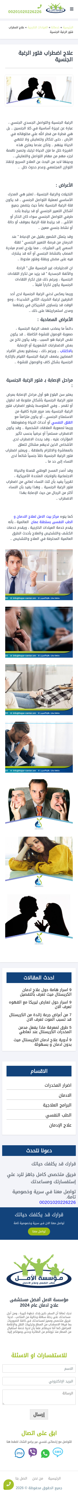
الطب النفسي (59, 1115)
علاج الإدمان (60, 1125)
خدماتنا (55, 27)
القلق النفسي (62, 422)
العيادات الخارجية (38, 27)
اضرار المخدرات (58, 1085)
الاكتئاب (66, 351)
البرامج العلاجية (57, 1105)
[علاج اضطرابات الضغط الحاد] (39, 747)
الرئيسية (68, 27)
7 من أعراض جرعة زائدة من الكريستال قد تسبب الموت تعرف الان (40, 1017)
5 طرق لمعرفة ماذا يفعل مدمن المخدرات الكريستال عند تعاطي (45, 1030)
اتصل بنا (21, 1478)
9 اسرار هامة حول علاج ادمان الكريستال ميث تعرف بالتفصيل (46, 992)
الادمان (65, 1095)
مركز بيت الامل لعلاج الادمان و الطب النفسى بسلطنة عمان (43, 519)
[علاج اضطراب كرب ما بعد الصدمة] (39, 862)
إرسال (39, 1414)
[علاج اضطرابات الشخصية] (39, 574)
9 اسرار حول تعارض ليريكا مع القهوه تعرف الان (40, 1004)
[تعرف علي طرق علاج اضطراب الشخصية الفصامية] (39, 804)
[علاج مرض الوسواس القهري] (39, 689)
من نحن (37, 1478)
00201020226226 (25, 11)
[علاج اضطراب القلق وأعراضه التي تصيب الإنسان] (39, 632)
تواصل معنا (39, 1231)
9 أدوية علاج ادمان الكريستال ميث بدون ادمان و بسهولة (43, 1042)
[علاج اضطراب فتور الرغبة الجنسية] (39, 919)
